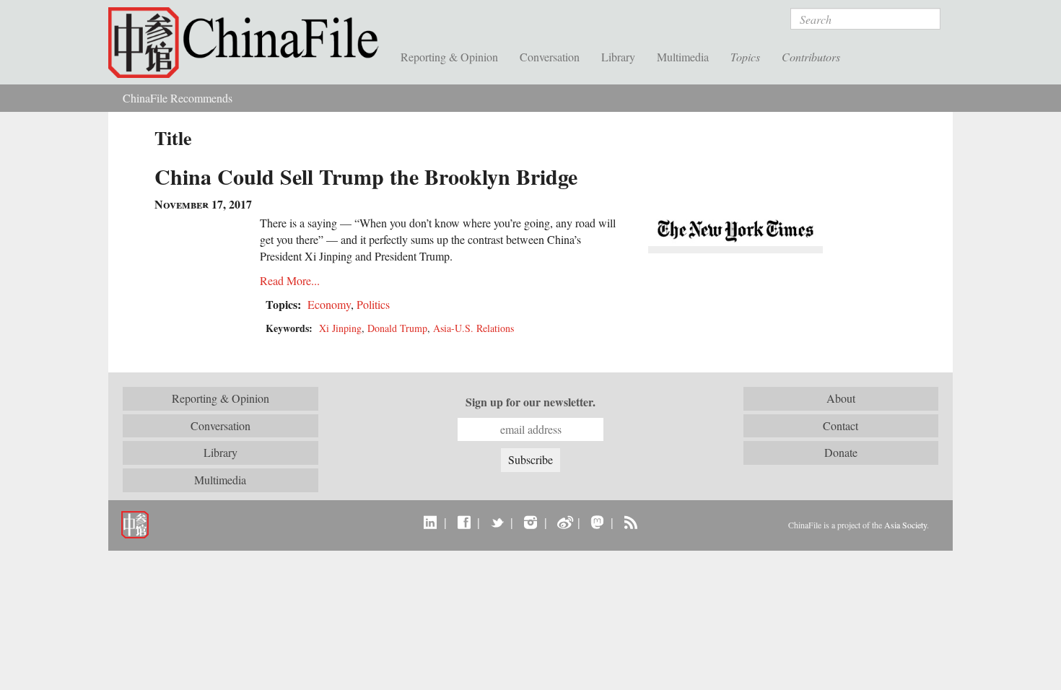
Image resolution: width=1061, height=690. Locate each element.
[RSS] (630, 521)
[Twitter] (497, 521)
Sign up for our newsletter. (530, 402)
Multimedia (683, 56)
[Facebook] (464, 521)
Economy (329, 304)
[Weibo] (564, 521)
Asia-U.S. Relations (473, 328)
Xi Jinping (340, 328)
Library (618, 56)
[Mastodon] (597, 521)
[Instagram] (530, 521)
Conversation (550, 56)
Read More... (290, 280)
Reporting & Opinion (449, 56)
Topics (745, 56)
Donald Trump (397, 328)
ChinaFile (249, 43)
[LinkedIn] (431, 521)
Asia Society (905, 524)
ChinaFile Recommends (177, 97)
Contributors (811, 56)
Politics (373, 304)
